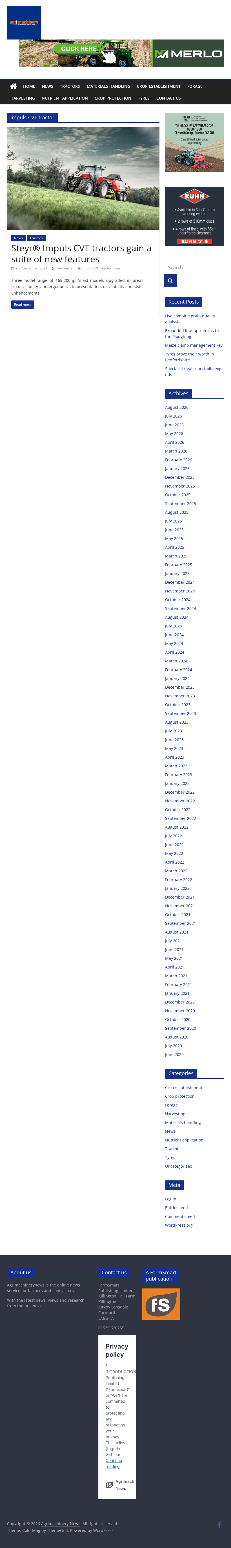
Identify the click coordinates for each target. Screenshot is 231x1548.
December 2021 (180, 897)
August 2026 (176, 407)
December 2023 (180, 687)
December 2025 (180, 477)
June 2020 (174, 1054)
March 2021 (176, 975)
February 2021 (178, 984)
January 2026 (177, 468)
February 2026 (178, 459)
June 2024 (174, 634)
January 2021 (177, 993)
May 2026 (174, 433)
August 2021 (176, 932)
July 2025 (173, 521)
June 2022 (174, 844)
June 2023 (174, 739)
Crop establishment (159, 86)
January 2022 (177, 888)
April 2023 (174, 757)
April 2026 (174, 442)
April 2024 (174, 652)
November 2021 (180, 905)
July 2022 (173, 835)
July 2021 (173, 940)
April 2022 (174, 862)
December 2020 (180, 1002)
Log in (170, 1199)
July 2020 (173, 1045)
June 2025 (174, 529)
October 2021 (177, 914)
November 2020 (180, 1010)
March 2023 (176, 765)
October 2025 (177, 494)
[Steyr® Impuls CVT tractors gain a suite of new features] (83, 130)
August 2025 (176, 512)
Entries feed (176, 1207)
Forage (195, 86)
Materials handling (108, 86)
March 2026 (176, 451)
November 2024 (180, 591)
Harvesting (22, 98)
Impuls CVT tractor (97, 268)
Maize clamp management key (194, 345)
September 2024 (180, 608)
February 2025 (178, 564)
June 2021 (174, 949)
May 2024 (174, 643)
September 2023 (180, 713)
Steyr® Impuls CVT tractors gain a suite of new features (81, 253)
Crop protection (113, 98)
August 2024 (176, 617)
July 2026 (173, 416)
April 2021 (174, 967)
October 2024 (177, 599)
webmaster (65, 268)
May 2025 (174, 538)
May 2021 (174, 958)
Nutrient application (65, 98)
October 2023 (177, 704)
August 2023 (176, 722)
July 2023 (173, 731)
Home (29, 86)
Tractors (70, 86)
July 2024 (173, 626)
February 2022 (178, 879)
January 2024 (177, 678)
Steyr (118, 268)
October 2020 (177, 1019)
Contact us (168, 98)
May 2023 (174, 748)
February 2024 (178, 669)
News (47, 86)
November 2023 (180, 696)
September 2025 (180, 503)
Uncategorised (178, 1166)
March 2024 (176, 661)
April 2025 (174, 547)
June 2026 (174, 424)
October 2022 (177, 809)
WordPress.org (179, 1225)
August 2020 (176, 1037)
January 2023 (177, 783)
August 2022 (176, 827)
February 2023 (178, 774)
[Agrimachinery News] (13, 86)
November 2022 (180, 800)
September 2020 (180, 1028)
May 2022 (174, 853)
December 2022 (180, 792)
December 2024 (180, 582)
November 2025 (180, 486)
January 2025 (177, 573)
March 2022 (176, 870)
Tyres (144, 98)
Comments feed (180, 1216)
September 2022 (180, 818)
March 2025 (176, 556)
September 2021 (180, 923)
